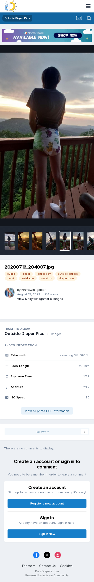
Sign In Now (47, 534)
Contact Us (47, 566)
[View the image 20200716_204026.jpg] (78, 241)
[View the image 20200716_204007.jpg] (65, 241)
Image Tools (75, 218)
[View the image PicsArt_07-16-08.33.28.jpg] (51, 241)
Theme (27, 566)
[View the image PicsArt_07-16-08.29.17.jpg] (37, 241)
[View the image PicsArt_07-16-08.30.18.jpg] (23, 241)
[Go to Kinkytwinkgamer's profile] (10, 293)
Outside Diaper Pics (24, 333)
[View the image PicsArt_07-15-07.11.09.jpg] (10, 241)
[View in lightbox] (47, 135)
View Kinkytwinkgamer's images (40, 299)
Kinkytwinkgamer (33, 289)
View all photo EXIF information (47, 411)
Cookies (66, 566)
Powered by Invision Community (47, 575)
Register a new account (47, 503)
